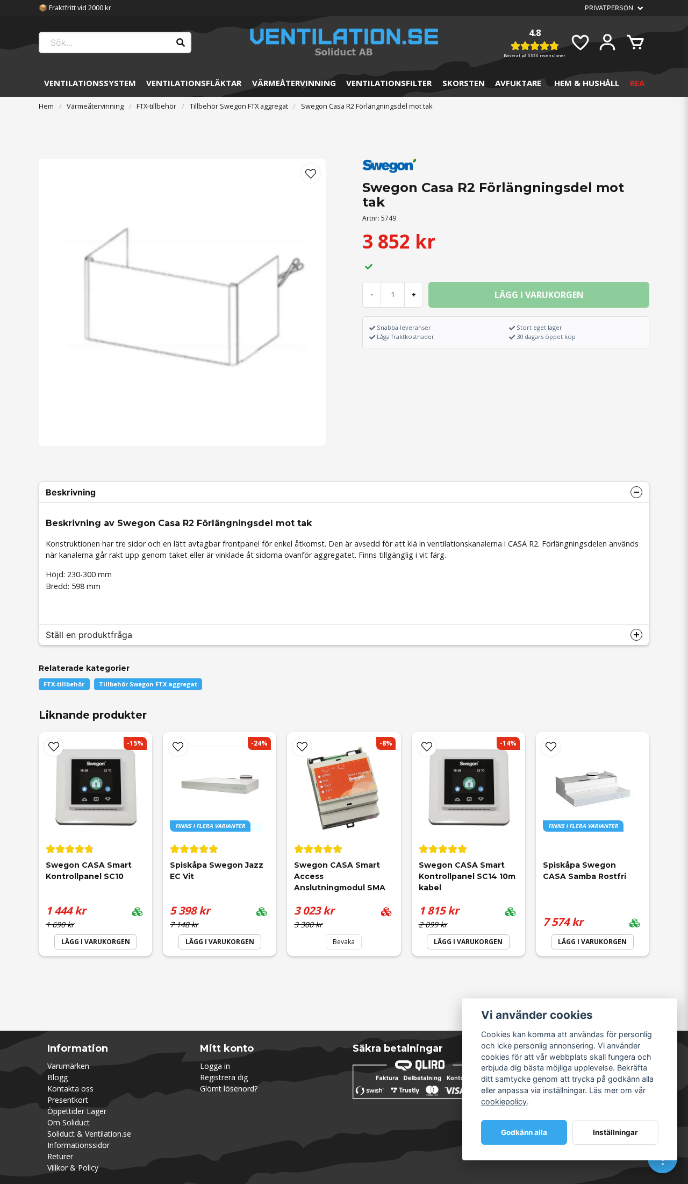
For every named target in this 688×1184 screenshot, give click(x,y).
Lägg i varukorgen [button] (219, 941)
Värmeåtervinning (294, 82)
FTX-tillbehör (156, 106)
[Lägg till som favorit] (579, 42)
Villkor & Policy (72, 1167)
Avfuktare (518, 82)
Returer (60, 1156)
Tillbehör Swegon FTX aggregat (239, 106)
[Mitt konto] (607, 42)
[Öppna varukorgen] (635, 42)
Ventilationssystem (90, 82)
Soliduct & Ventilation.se (89, 1134)
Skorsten (463, 82)
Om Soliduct (68, 1122)
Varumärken (68, 1066)
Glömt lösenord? (228, 1088)
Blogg (57, 1077)
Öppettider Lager (76, 1111)
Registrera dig (224, 1077)
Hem (46, 106)
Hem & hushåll (586, 82)
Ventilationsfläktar (193, 82)
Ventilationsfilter (389, 82)
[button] (310, 173)
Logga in (215, 1066)
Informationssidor (78, 1145)
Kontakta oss (70, 1088)
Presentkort (67, 1100)
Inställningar (615, 1132)
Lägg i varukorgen (95, 941)
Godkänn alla (524, 1132)
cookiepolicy (504, 1101)
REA (637, 82)
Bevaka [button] (344, 941)
